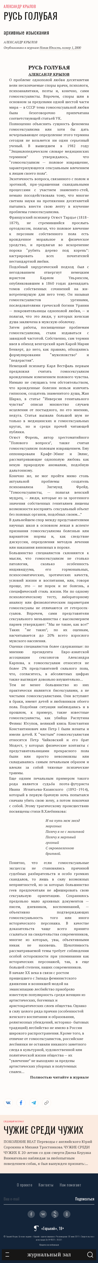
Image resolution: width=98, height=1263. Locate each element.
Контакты (46, 1185)
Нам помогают (70, 1185)
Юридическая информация (49, 1244)
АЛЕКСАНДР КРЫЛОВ (20, 6)
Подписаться (84, 1199)
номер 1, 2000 (71, 47)
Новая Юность (50, 47)
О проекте (24, 1185)
